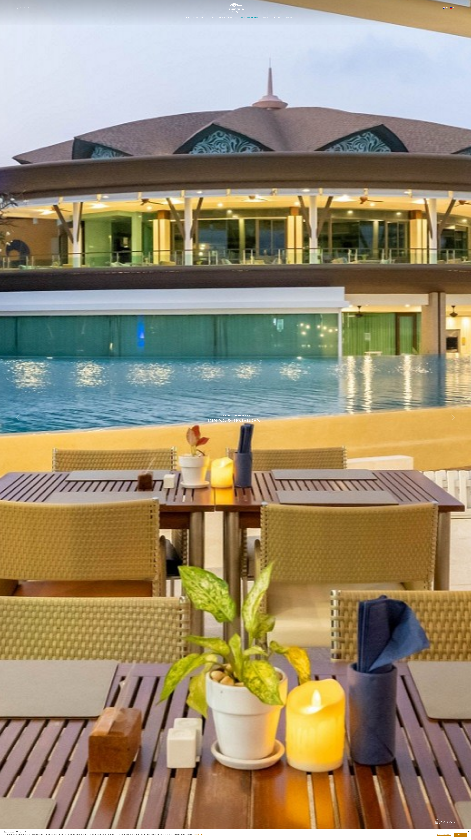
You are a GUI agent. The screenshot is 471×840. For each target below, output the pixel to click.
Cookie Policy (198, 834)
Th (454, 7)
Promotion (211, 17)
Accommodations (194, 17)
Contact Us (288, 17)
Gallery (276, 17)
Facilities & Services (228, 17)
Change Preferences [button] (444, 835)
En (447, 7)
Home (180, 17)
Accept (460, 835)
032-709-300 (24, 7)
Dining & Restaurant (249, 17)
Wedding (266, 17)
